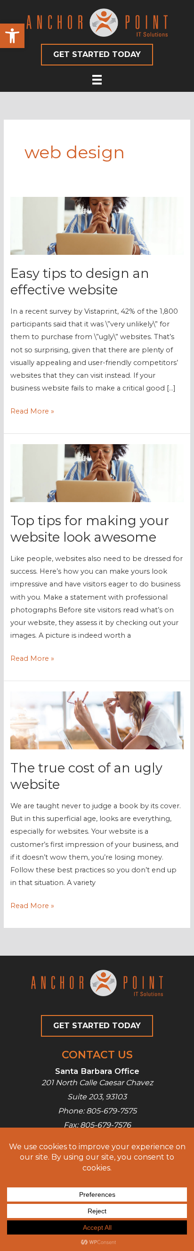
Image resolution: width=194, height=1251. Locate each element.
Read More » (32, 412)
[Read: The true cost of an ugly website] (96, 719)
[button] (12, 36)
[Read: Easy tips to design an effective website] (96, 225)
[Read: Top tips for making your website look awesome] (96, 472)
